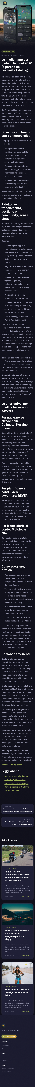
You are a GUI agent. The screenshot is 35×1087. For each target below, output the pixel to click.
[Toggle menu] (30, 3)
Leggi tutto (25, 896)
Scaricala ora (10, 1036)
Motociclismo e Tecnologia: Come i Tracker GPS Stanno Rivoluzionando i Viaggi (16, 786)
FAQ (2, 1048)
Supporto (4, 1057)
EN (25, 3)
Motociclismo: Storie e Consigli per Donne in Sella (17, 992)
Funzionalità (5, 1045)
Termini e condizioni (7, 1068)
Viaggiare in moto (8, 51)
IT (21, 3)
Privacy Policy (6, 1072)
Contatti (4, 1060)
